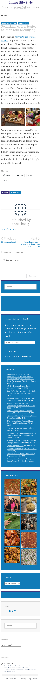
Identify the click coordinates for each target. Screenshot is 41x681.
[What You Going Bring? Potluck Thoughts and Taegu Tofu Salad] (12, 504)
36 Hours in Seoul (8, 240)
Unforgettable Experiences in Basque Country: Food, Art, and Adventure (21, 434)
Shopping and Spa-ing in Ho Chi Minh (22, 448)
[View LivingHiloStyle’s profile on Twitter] (12, 611)
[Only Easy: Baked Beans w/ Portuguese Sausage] (29, 540)
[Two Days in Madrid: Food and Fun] (29, 522)
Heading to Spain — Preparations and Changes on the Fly (21, 441)
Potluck (16, 193)
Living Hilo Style (21, 2)
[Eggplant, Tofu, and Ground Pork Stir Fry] (12, 555)
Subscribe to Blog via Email (16, 319)
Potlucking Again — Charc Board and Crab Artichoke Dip (30, 242)
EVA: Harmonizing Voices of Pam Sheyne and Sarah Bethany (20, 422)
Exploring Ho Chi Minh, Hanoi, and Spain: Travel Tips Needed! (20, 460)
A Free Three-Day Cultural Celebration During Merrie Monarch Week (21, 405)
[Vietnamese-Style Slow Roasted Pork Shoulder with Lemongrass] (12, 538)
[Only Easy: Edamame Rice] (29, 557)
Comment (32, 276)
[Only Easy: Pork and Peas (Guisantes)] (12, 487)
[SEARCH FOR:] (20, 286)
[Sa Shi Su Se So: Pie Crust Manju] (29, 505)
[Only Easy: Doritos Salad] (29, 487)
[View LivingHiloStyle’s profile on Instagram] (15, 611)
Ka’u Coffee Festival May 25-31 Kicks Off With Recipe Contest (21, 392)
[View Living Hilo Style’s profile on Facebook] (10, 611)
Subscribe (12, 351)
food (6, 193)
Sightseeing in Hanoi (15, 445)
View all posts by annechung (12, 229)
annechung (23, 23)
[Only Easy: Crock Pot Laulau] (12, 521)
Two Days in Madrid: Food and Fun (20, 428)
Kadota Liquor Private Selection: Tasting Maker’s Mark (19, 411)
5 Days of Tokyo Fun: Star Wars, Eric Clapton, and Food (21, 399)
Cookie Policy (11, 672)
